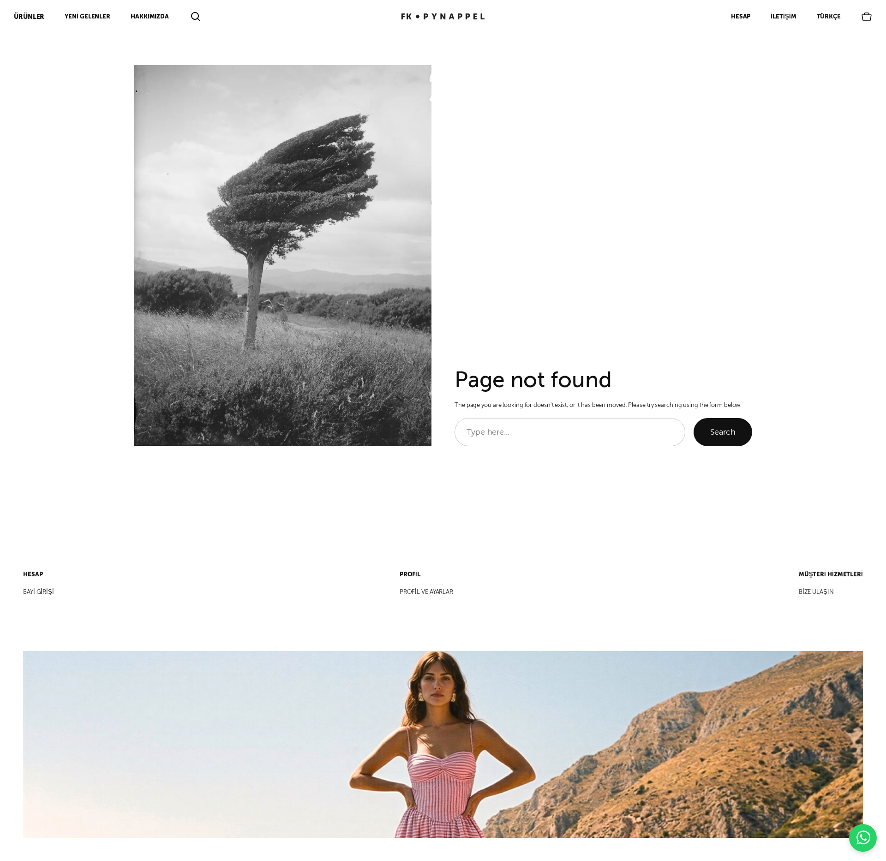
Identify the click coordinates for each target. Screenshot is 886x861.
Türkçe (829, 16)
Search (723, 431)
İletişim (783, 16)
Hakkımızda (150, 16)
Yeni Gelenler (87, 16)
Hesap (741, 16)
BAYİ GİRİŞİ (38, 592)
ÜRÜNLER (29, 16)
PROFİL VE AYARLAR (426, 592)
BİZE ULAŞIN (816, 592)
